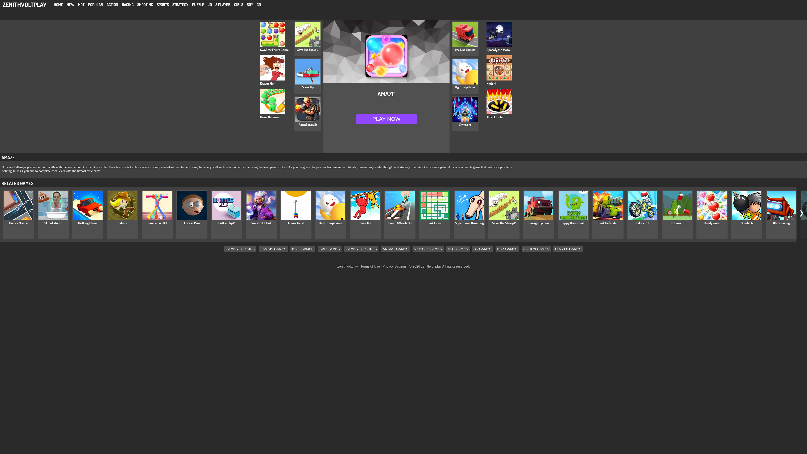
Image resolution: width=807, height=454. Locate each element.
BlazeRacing (781, 223)
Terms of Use (370, 266)
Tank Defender (608, 223)
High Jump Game (330, 223)
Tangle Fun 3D (157, 223)
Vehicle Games (428, 249)
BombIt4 (747, 223)
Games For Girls (361, 249)
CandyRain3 (712, 223)
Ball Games (303, 249)
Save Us (365, 223)
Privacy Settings (394, 266)
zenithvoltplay (25, 4)
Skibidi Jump (53, 223)
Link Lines (435, 223)
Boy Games (507, 249)
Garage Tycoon (539, 223)
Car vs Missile (18, 223)
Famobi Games (273, 249)
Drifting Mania (88, 223)
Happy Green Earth (573, 223)
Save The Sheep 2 (504, 223)
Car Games (329, 249)
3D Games (482, 249)
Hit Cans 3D (677, 223)
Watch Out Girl (261, 223)
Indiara (122, 223)
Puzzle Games (568, 249)
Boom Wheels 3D (399, 223)
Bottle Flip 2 (226, 223)
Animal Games (395, 249)
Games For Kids (240, 249)
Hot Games (458, 249)
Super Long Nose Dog (469, 223)
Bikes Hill (642, 223)
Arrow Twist (296, 223)
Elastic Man (192, 223)
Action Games (536, 249)
